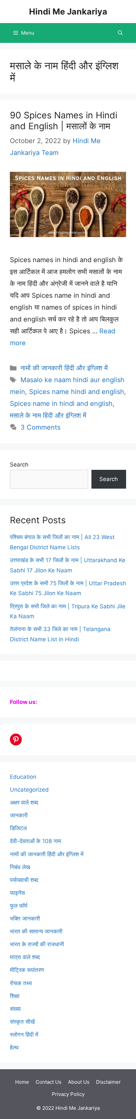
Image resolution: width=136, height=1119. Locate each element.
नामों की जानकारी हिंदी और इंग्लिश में (64, 368)
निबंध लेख (20, 867)
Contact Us (48, 1082)
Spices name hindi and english (76, 392)
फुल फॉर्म (18, 905)
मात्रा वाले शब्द (25, 957)
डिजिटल (18, 828)
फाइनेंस (17, 893)
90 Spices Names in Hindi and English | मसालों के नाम (63, 120)
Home (22, 1082)
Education (23, 776)
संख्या (15, 1009)
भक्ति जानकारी (25, 918)
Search (19, 464)
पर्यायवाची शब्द (24, 880)
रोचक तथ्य (21, 983)
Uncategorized (29, 789)
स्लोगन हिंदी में (24, 1034)
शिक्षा (14, 996)
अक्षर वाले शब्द (24, 802)
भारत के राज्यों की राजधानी (37, 944)
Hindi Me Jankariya (68, 11)
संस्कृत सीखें (22, 1021)
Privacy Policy (68, 1094)
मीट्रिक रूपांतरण (27, 970)
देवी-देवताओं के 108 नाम (35, 841)
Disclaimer (108, 1082)
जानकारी (19, 815)
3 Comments (40, 427)
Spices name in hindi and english (61, 404)
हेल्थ (14, 1047)
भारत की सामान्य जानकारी (36, 931)
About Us (78, 1082)
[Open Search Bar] (120, 33)
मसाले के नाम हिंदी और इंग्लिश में (48, 415)
